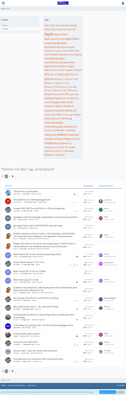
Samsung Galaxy (53, 122)
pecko (15, 239)
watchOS (49, 150)
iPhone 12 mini (62, 83)
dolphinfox (17, 194)
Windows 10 (50, 154)
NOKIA (68, 110)
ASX (14, 219)
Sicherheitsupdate (53, 126)
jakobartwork (17, 202)
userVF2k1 (108, 200)
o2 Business (49, 114)
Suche (34, 327)
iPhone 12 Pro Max (68, 87)
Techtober (70, 130)
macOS (48, 102)
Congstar (58, 50)
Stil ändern (121, 385)
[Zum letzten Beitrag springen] (101, 201)
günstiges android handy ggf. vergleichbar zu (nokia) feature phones (45, 217)
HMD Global (50, 70)
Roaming (49, 118)
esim (46, 54)
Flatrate (63, 54)
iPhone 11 (59, 79)
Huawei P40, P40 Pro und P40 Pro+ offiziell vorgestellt (39, 208)
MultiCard (49, 110)
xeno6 (106, 208)
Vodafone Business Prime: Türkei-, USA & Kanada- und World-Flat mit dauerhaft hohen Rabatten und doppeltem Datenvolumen (44, 235)
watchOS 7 (59, 151)
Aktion (47, 29)
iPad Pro (74, 74)
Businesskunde (52, 47)
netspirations (109, 262)
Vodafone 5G (64, 143)
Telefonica (50, 134)
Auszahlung (50, 43)
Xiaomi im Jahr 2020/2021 (25, 342)
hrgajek (15, 336)
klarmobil (59, 94)
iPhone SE (72, 90)
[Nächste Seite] (12, 176)
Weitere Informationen (107, 392)
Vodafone (50, 143)
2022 (62, 25)
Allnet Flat (62, 29)
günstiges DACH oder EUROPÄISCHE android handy (38, 225)
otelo (58, 114)
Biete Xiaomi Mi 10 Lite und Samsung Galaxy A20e (37, 254)
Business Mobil (68, 47)
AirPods (73, 25)
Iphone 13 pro (60, 90)
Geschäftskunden (54, 58)
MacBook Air (60, 98)
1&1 (57, 25)
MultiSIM (59, 110)
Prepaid (77, 114)
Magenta (56, 102)
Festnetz (54, 54)
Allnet (54, 29)
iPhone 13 (49, 90)
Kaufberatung (42, 202)
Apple (49, 34)
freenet (71, 54)
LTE (66, 94)
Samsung (66, 118)
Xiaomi (61, 154)
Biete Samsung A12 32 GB (25, 279)
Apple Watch (72, 38)
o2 (74, 110)
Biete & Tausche (36, 194)
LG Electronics (37, 361)
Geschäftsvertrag (53, 62)
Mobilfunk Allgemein (38, 320)
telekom (62, 135)
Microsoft (67, 102)
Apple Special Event (54, 38)
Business (62, 43)
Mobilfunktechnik (36, 353)
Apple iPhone (61, 34)
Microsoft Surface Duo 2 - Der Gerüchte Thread (35, 306)
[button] (3, 3)
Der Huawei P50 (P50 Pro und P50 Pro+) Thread (36, 298)
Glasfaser (61, 66)
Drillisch (71, 50)
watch (72, 147)
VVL (67, 147)
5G (66, 25)
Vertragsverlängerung (64, 138)
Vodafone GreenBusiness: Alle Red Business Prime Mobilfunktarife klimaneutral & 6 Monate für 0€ (45, 289)
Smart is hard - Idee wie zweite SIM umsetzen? (35, 350)
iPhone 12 (49, 83)
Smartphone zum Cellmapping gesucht (31, 199)
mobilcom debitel (53, 106)
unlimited (73, 134)
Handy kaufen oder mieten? (26, 333)
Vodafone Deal (51, 147)
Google (70, 66)
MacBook (49, 98)
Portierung (67, 114)
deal (65, 50)
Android (71, 29)
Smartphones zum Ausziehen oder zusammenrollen (38, 358)
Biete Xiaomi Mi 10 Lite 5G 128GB (29, 271)
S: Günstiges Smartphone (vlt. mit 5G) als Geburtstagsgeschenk (43, 325)
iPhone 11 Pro (71, 79)
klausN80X (16, 211)
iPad (59, 74)
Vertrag (48, 138)
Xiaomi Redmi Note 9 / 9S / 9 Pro (29, 262)
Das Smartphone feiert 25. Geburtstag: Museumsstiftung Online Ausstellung (43, 316)
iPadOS (66, 74)
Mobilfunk (68, 106)
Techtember (58, 130)
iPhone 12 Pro (51, 86)
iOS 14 (53, 74)
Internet (77, 70)
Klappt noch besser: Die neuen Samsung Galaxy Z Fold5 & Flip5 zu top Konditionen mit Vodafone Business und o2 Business (44, 245)
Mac (77, 94)
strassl (15, 256)
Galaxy (78, 54)
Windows (69, 150)
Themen (5, 29)
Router (57, 118)
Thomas (107, 306)
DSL (77, 50)
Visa (77, 138)
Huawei (69, 70)
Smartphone (70, 126)
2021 (46, 25)
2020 (52, 25)
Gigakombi (50, 66)
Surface (47, 130)
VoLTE (61, 147)
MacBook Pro (73, 98)
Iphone (49, 79)
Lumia (72, 94)
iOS (46, 74)
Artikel (4, 25)
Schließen (121, 392)
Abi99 (106, 217)
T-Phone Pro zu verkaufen (25, 191)
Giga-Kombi (69, 62)
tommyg (16, 353)
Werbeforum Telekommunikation (38, 239)
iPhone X (49, 94)
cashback (48, 50)
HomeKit (60, 70)
